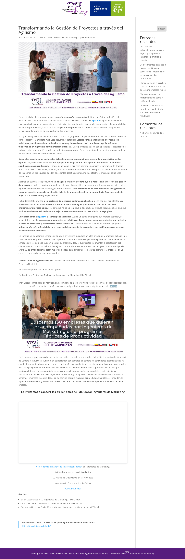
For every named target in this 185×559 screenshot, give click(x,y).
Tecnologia (74, 37)
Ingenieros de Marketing (142, 553)
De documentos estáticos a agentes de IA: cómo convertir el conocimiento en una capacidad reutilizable (153, 71)
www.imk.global (73, 488)
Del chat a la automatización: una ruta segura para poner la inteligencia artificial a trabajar (152, 53)
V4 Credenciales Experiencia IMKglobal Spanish (59, 466)
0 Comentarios (89, 37)
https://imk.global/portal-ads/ (36, 526)
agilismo (95, 120)
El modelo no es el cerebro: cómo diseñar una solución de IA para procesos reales (153, 86)
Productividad (61, 37)
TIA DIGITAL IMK (30, 37)
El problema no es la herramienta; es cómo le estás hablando (151, 98)
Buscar (161, 28)
